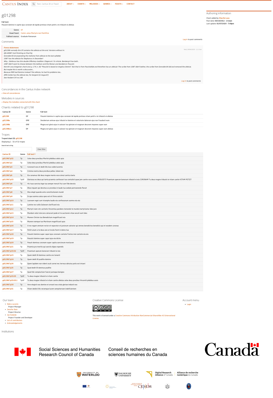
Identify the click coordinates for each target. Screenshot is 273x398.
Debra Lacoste (12, 304)
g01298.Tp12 (7, 209)
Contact (130, 4)
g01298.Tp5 (7, 175)
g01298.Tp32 (7, 158)
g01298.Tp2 (7, 163)
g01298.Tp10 (7, 201)
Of (22, 30)
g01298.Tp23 (7, 255)
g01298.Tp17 (7, 230)
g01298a (6, 120)
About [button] (70, 4)
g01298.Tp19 (7, 238)
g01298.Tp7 (7, 188)
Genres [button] (106, 4)
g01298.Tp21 (7, 247)
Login (189, 304)
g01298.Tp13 (7, 213)
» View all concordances (11, 93)
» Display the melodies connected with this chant (21, 102)
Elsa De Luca (224, 18)
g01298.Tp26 (7, 264)
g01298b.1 (6, 129)
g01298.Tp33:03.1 (9, 280)
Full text (30, 154)
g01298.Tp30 (7, 285)
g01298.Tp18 (7, 234)
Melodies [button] (94, 4)
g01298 (5, 116)
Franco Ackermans (11, 48)
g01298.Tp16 (7, 226)
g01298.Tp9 (7, 196)
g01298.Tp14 (7, 217)
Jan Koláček (11, 315)
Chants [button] (81, 4)
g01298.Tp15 (7, 222)
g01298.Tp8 (7, 192)
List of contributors (14, 320)
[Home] (16, 3)
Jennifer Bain (12, 309)
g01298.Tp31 (7, 289)
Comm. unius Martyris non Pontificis (35, 33)
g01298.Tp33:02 (9, 251)
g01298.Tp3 (7, 167)
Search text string (7, 145)
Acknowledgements (14, 323)
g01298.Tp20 (7, 243)
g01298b (6, 125)
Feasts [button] (118, 4)
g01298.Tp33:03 (9, 276)
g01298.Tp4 (7, 171)
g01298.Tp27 (7, 272)
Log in (185, 39)
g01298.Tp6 (7, 184)
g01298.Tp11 (7, 205)
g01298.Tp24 (7, 259)
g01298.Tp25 (7, 268)
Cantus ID (6, 154)
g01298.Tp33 (7, 180)
